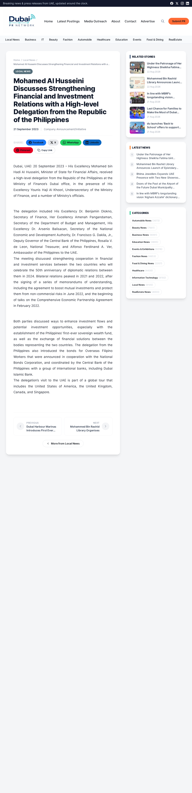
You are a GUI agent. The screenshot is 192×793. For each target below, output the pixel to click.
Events (137, 39)
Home (48, 21)
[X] (177, 3)
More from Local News (65, 443)
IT (42, 39)
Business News (144, 234)
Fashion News (144, 256)
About (115, 21)
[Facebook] (171, 3)
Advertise (148, 21)
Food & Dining (155, 39)
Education (122, 39)
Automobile (85, 39)
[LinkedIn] (187, 3)
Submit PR (178, 21)
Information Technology (149, 277)
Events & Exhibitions (147, 249)
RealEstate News (145, 291)
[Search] (162, 21)
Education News (145, 242)
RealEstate (175, 39)
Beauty (53, 39)
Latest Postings (68, 21)
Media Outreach (95, 21)
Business (30, 39)
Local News (12, 39)
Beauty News (143, 227)
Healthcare (103, 39)
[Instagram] (182, 3)
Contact (130, 21)
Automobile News (146, 220)
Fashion (68, 39)
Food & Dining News (147, 263)
